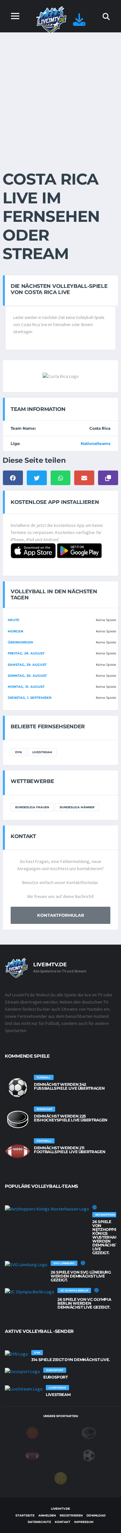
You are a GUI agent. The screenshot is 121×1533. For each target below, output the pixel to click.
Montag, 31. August (26, 687)
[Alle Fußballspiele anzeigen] (18, 1088)
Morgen (15, 631)
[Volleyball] (61, 1478)
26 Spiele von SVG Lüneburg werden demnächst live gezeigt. (81, 1276)
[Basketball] (32, 1433)
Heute (13, 620)
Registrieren (71, 1515)
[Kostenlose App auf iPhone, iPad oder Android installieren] (79, 23)
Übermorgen (20, 642)
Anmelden (47, 1515)
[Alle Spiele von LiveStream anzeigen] (24, 1389)
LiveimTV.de (60, 1508)
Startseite (25, 1515)
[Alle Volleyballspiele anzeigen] (94, 1207)
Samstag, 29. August (27, 665)
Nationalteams (95, 443)
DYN (18, 752)
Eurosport (55, 1377)
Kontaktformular (60, 915)
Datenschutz (39, 1522)
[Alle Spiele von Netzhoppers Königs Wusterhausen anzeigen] (47, 1209)
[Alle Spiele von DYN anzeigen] (16, 1354)
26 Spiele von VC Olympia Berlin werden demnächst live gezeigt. (84, 1303)
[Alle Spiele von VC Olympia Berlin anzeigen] (29, 1292)
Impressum (84, 1522)
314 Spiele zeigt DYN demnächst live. (70, 1359)
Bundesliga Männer (77, 807)
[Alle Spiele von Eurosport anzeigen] (22, 1371)
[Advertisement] (60, 96)
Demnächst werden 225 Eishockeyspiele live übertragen (70, 1118)
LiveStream (42, 752)
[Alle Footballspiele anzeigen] (18, 1151)
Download (96, 1515)
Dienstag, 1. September (29, 698)
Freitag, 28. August (26, 653)
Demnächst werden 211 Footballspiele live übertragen (69, 1149)
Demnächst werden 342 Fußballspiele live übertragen (69, 1086)
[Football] (32, 1455)
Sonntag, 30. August (27, 676)
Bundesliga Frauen (32, 807)
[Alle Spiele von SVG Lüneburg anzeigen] (26, 1264)
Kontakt (62, 1522)
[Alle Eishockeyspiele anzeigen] (18, 1119)
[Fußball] (89, 1455)
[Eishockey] (89, 1433)
